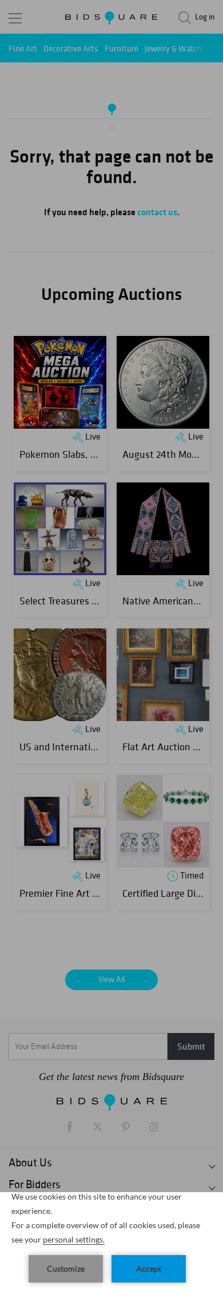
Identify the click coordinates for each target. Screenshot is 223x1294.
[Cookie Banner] (111, 1243)
